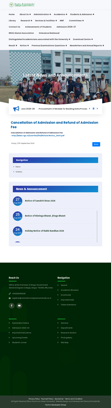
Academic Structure (70, 290)
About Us (24, 14)
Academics (59, 14)
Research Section (68, 332)
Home (12, 14)
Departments (67, 328)
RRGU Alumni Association (21, 33)
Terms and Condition (73, 399)
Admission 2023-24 (20, 328)
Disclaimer (59, 399)
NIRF (62, 20)
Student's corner (19, 342)
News (18, 166)
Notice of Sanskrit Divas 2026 (40, 200)
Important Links (67, 300)
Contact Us (14, 26)
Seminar (64, 323)
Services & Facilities (45, 20)
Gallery (19, 171)
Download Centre (82, 39)
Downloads (66, 295)
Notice (23, 45)
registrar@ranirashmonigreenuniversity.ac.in (31, 298)
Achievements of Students (38, 26)
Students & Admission (81, 14)
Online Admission (68, 304)
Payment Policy (47, 399)
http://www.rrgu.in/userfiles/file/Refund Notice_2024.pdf (38, 135)
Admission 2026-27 (66, 26)
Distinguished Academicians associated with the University (38, 39)
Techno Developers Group (55, 405)
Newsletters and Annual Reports (86, 45)
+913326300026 (19, 293)
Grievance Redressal (49, 33)
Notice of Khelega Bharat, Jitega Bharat (45, 216)
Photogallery (66, 337)
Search (64, 285)
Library (12, 20)
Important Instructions (21, 332)
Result (12, 45)
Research (25, 20)
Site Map (64, 342)
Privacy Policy (34, 399)
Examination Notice (20, 323)
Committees (75, 20)
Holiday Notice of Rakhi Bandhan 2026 (44, 231)
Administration (41, 14)
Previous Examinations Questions (48, 45)
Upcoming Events (19, 337)
